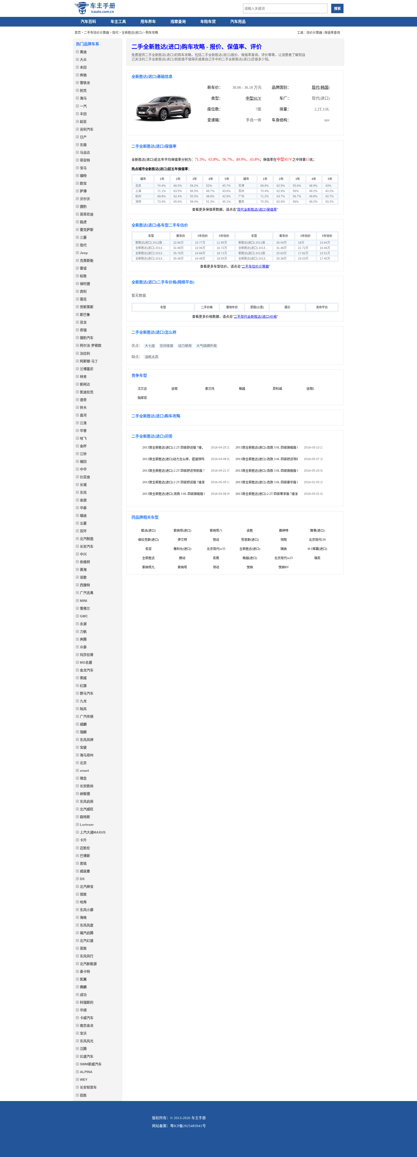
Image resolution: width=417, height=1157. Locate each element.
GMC (84, 616)
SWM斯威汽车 (91, 1064)
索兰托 (210, 388)
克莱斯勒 (86, 260)
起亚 (83, 122)
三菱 (83, 237)
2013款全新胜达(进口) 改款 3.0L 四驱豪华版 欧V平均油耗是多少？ (267, 482)
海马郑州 (86, 755)
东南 (83, 145)
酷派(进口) (148, 530)
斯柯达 (85, 384)
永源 (83, 624)
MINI (83, 601)
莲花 (83, 299)
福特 (83, 176)
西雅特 (85, 585)
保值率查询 (332, 32)
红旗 (83, 686)
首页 (78, 32)
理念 (83, 778)
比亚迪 (85, 477)
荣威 (83, 678)
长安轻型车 (88, 1087)
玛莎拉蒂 (86, 655)
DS (82, 879)
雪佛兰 (85, 608)
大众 (83, 60)
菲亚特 (85, 160)
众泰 (83, 647)
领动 (216, 567)
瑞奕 (317, 558)
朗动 (182, 558)
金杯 (83, 446)
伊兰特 (182, 539)
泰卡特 (85, 971)
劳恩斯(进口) (250, 539)
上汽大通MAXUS (92, 832)
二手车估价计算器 (96, 32)
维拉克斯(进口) (148, 539)
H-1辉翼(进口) (317, 549)
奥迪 (83, 52)
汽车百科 (88, 22)
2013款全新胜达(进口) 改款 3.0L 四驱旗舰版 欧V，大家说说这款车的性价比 (267, 470)
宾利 (83, 291)
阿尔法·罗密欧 (90, 345)
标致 (83, 276)
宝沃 (83, 1033)
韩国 (324, 87)
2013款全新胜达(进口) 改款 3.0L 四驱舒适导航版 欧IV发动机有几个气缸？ (267, 459)
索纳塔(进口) (182, 530)
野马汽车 (86, 693)
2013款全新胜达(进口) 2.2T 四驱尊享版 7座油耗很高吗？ (267, 494)
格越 (242, 388)
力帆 (83, 632)
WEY (83, 1079)
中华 (83, 469)
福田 (83, 461)
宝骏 (83, 747)
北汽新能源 (88, 964)
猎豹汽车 (86, 338)
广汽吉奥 (86, 593)
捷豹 (83, 206)
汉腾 (83, 1049)
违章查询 (178, 22)
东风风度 (86, 925)
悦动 (216, 539)
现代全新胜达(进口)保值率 (257, 209)
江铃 (83, 454)
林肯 (83, 377)
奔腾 (83, 639)
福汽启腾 (86, 933)
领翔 (283, 539)
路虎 (83, 222)
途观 (174, 388)
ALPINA (86, 1072)
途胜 (250, 530)
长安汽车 (86, 546)
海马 (83, 98)
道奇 (83, 400)
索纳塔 (182, 567)
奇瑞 (83, 330)
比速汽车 (86, 1056)
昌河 (83, 415)
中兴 (83, 554)
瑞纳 (283, 549)
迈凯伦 (85, 848)
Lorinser (87, 824)
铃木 (83, 407)
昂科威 (277, 388)
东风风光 (86, 1041)
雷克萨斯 (86, 230)
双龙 (83, 322)
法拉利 (85, 353)
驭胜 (83, 1095)
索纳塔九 (148, 567)
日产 (83, 137)
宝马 (83, 168)
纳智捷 (85, 794)
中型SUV (253, 98)
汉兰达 (142, 388)
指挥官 (142, 397)
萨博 (83, 191)
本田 (83, 67)
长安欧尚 (86, 786)
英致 (83, 948)
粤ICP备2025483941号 (188, 1126)
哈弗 (83, 902)
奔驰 (83, 75)
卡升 (83, 840)
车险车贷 (208, 22)
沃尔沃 (85, 199)
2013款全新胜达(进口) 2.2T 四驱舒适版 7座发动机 (173, 482)
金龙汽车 (86, 670)
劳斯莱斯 (86, 307)
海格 (83, 917)
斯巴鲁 (85, 315)
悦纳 (250, 567)
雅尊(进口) (317, 530)
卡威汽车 (86, 1018)
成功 (83, 995)
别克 (83, 90)
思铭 (83, 863)
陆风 (83, 709)
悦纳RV (283, 567)
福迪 (83, 515)
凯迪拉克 (86, 392)
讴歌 (83, 577)
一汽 (83, 106)
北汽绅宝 (86, 886)
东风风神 (86, 740)
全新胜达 (148, 558)
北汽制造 (86, 539)
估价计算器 (314, 32)
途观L (310, 388)
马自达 (85, 152)
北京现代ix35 (216, 549)
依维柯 (85, 562)
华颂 (83, 1010)
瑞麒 (83, 732)
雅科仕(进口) (182, 549)
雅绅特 (283, 530)
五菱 (83, 523)
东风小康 (86, 910)
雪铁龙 (85, 83)
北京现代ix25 (283, 558)
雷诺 (83, 268)
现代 (115, 32)
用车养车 (148, 22)
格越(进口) (250, 558)
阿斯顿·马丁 (89, 361)
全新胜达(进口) (132, 32)
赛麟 (83, 987)
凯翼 (83, 979)
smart (84, 770)
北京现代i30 (317, 539)
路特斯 (85, 817)
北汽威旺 (86, 809)
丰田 (83, 114)
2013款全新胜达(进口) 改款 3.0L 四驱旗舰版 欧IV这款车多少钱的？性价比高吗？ (173, 494)
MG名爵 (86, 662)
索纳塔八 (216, 530)
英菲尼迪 (86, 214)
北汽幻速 (86, 941)
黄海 (83, 570)
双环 (83, 531)
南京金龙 (86, 1025)
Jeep (84, 253)
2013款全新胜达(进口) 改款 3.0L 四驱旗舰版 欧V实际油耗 (267, 447)
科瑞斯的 (86, 1002)
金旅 (83, 500)
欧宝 (83, 183)
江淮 (83, 423)
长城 (83, 485)
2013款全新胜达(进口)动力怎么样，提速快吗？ (173, 459)
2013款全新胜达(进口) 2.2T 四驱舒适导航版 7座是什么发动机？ (173, 470)
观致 (83, 894)
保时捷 (85, 284)
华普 (83, 431)
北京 (83, 763)
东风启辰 (86, 801)
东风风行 (86, 956)
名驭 (148, 549)
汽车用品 (238, 22)
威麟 (83, 724)
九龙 (83, 701)
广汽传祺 (86, 716)
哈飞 (83, 438)
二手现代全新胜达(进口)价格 (255, 316)
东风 (83, 492)
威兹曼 (85, 871)
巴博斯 (85, 856)
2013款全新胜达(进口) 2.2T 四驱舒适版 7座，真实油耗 (173, 447)
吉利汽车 (86, 129)
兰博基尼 (86, 369)
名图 (216, 558)
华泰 (83, 508)
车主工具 (118, 22)
